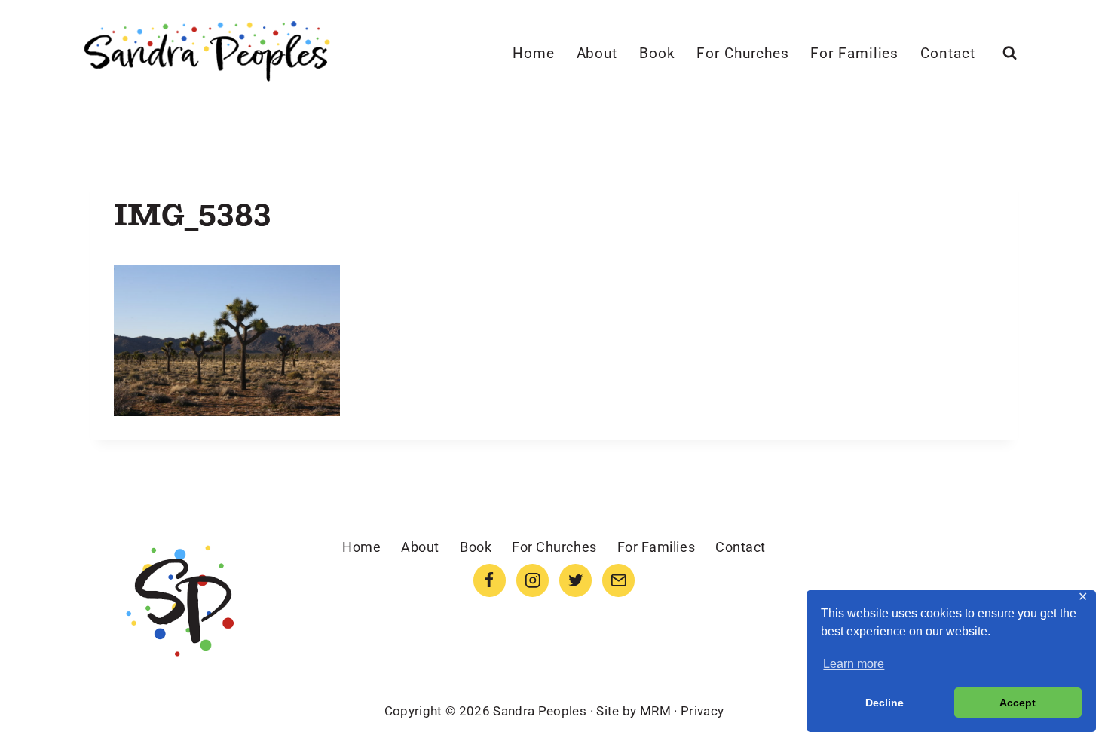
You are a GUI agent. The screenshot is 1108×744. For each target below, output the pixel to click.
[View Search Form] (1009, 53)
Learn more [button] (853, 663)
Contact (947, 53)
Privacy (702, 710)
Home (534, 53)
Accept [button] (1017, 703)
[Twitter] (575, 580)
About (597, 53)
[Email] (618, 580)
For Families (854, 53)
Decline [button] (884, 703)
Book (657, 53)
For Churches (742, 53)
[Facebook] (489, 580)
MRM (655, 710)
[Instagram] (532, 580)
